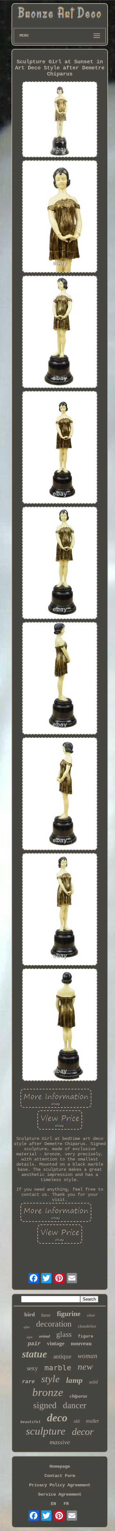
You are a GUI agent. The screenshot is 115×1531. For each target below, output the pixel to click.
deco (57, 1418)
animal (44, 1336)
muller (92, 1421)
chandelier (87, 1326)
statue (34, 1354)
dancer (74, 1405)
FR (66, 1503)
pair (34, 1344)
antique (62, 1356)
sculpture (45, 1431)
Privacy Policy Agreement (59, 1485)
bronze (47, 1392)
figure (85, 1336)
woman (87, 1356)
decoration (54, 1324)
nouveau (81, 1343)
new (85, 1366)
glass (64, 1334)
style (50, 1378)
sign (30, 1337)
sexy (32, 1368)
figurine (68, 1314)
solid (93, 1382)
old (77, 1421)
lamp (74, 1380)
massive (60, 1442)
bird (29, 1314)
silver (91, 1315)
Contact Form (59, 1475)
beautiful (30, 1422)
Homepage (60, 1466)
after (27, 1327)
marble (57, 1368)
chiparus (78, 1396)
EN (53, 1503)
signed (45, 1405)
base (45, 1315)
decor (83, 1431)
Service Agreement (59, 1494)
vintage (56, 1343)
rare (28, 1382)
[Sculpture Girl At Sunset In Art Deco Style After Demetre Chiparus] (60, 120)
